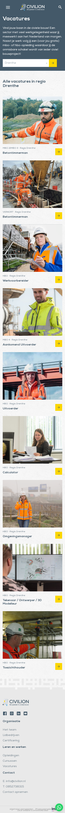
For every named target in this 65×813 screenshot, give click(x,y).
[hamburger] (8, 7)
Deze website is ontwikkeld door (32, 810)
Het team (9, 730)
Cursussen (10, 761)
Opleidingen (11, 755)
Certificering (11, 740)
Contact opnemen (15, 792)
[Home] (32, 6)
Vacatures (10, 766)
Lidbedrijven (11, 735)
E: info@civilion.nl (14, 781)
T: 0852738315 (13, 786)
